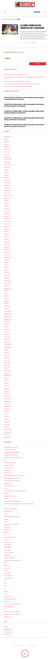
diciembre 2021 (7, 280)
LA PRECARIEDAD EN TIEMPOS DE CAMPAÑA (32, 27)
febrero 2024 (7, 213)
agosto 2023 (7, 229)
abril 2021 (6, 301)
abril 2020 (6, 331)
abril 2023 (6, 239)
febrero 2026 (7, 152)
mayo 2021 (6, 298)
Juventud (6, 532)
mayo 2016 (6, 416)
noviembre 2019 (7, 344)
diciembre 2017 (7, 367)
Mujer (5, 562)
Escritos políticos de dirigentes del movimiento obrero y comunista (19, 503)
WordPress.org (7, 634)
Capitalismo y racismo (9, 465)
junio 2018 (6, 352)
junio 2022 (6, 265)
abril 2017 (6, 388)
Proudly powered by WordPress (18, 645)
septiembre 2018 (8, 347)
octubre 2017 (7, 373)
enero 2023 (6, 247)
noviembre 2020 (7, 313)
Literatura (6, 539)
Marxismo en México (8, 552)
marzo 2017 (6, 391)
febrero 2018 (7, 362)
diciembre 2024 (7, 187)
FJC (5, 506)
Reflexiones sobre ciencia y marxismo (12, 604)
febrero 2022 (7, 275)
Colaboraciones (7, 472)
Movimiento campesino (9, 557)
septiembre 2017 (8, 375)
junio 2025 (6, 172)
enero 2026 (6, 154)
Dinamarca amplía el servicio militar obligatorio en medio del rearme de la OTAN (22, 83)
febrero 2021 (7, 306)
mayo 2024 (6, 205)
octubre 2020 (7, 316)
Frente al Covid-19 (8, 511)
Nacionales (6, 565)
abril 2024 (6, 208)
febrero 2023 (7, 244)
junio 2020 (6, 326)
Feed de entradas (8, 629)
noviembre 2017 (7, 370)
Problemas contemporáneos (10, 598)
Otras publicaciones (8, 575)
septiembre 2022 (8, 257)
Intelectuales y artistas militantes (11, 524)
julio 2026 (6, 139)
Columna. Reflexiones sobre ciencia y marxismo (14, 475)
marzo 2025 (6, 180)
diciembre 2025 (7, 157)
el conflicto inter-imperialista (10, 496)
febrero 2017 (7, 393)
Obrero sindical (7, 573)
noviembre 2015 (7, 432)
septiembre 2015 (8, 437)
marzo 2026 (6, 149)
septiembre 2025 (8, 164)
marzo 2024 (6, 211)
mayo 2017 (6, 385)
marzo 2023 (6, 241)
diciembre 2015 (7, 429)
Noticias (6, 570)
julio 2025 (6, 170)
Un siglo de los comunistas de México (12, 611)
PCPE (5, 583)
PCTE (5, 586)
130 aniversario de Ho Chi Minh (11, 447)
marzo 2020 (6, 334)
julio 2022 (6, 262)
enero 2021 (6, 308)
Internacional (7, 526)
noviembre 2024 (7, 190)
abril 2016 (6, 419)
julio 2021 (6, 293)
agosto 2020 (7, 321)
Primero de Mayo (8, 596)
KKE (5, 534)
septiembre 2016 (8, 406)
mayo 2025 (6, 175)
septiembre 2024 (8, 195)
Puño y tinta (6, 601)
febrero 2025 (7, 182)
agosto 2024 (7, 198)
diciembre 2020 (7, 311)
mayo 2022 (6, 267)
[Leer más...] (21, 42)
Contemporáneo (7, 483)
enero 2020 (6, 339)
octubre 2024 (7, 193)
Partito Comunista (8, 578)
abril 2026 (6, 146)
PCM (5, 580)
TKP (5, 609)
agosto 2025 (7, 167)
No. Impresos (7, 568)
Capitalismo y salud (8, 467)
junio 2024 (6, 203)
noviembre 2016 (7, 401)
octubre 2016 (7, 403)
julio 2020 (6, 324)
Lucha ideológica (7, 544)
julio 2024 (6, 200)
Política (33, 42)
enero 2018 (6, 365)
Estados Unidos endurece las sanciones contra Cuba (15, 74)
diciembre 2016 (7, 398)
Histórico (6, 519)
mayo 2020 (6, 329)
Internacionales (7, 529)
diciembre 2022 (7, 249)
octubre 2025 (7, 162)
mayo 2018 (6, 355)
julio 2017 (6, 380)
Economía (6, 493)
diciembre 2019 (7, 342)
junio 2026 (6, 141)
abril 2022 (6, 270)
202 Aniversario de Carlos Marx (11, 454)
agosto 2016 (7, 409)
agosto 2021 (7, 290)
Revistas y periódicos (8, 606)
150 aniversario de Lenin (9, 449)
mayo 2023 (6, 236)
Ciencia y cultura (7, 470)
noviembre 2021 (7, 283)
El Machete (6, 498)
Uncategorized (7, 616)
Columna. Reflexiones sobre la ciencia (12, 478)
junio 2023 (6, 234)
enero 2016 (6, 427)
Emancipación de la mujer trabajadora (12, 501)
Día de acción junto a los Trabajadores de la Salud (15, 490)
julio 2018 (6, 349)
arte (5, 460)
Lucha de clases (7, 542)
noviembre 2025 (7, 159)
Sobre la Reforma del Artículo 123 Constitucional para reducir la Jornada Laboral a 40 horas (24, 98)
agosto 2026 (7, 136)
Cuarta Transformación (9, 485)
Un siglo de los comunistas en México (12, 614)
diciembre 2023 (7, 218)
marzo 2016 (6, 421)
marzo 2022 (6, 272)
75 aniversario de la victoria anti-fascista (13, 457)
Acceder (6, 626)
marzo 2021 (6, 303)
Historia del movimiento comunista (12, 516)
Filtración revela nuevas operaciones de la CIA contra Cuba (17, 81)
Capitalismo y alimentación (10, 462)
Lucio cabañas (7, 550)
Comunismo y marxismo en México (12, 480)
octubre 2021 (7, 285)
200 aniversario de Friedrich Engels (12, 452)
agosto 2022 (7, 259)
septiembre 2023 (8, 226)
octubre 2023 (7, 223)
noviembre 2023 (7, 221)
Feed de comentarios (8, 632)
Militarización (7, 555)
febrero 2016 (7, 424)
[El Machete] (25, 4)
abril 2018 (6, 357)
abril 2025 (6, 177)
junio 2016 (6, 414)
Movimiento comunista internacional (12, 560)
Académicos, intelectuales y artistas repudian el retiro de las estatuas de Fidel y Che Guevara (24, 105)
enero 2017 (6, 396)
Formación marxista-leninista (10, 508)
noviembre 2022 (7, 252)
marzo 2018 (6, 360)
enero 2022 (6, 277)
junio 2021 (6, 295)
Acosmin (35, 645)
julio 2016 (6, 411)
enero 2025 (6, 185)
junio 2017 (6, 383)
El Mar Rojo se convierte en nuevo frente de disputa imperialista (18, 86)
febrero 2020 (7, 337)
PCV (5, 588)
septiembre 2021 (8, 288)
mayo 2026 (6, 144)
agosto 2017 (7, 378)
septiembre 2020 (8, 319)
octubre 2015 (7, 434)
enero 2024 (6, 216)
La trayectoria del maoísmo (10, 537)
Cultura (5, 488)
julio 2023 (6, 231)
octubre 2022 (7, 254)
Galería (5, 514)
